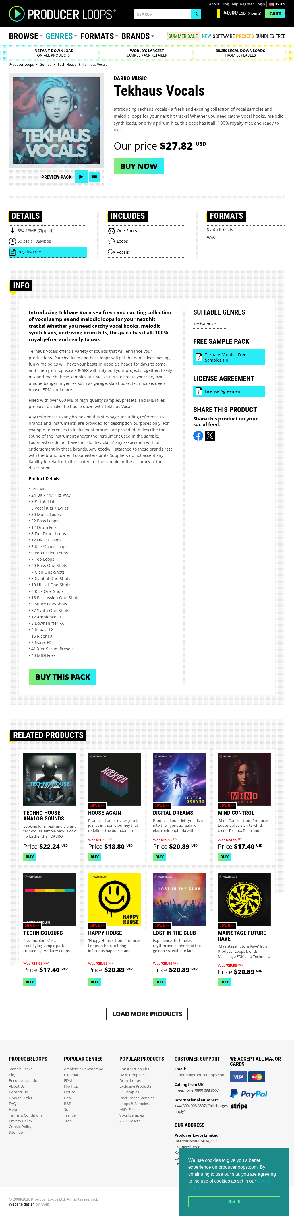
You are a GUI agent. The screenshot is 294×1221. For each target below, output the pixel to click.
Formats (97, 36)
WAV (211, 237)
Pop (67, 1098)
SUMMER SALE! (184, 36)
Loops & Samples (134, 1103)
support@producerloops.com (200, 1074)
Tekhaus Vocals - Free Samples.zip (225, 357)
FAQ (12, 1103)
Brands (135, 36)
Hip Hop (71, 1086)
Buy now (138, 166)
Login (260, 4)
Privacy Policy (20, 1121)
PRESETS (245, 36)
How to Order (20, 1098)
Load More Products (147, 1013)
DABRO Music (130, 78)
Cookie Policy (20, 1126)
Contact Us (18, 1092)
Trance (70, 1115)
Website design (22, 1204)
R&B (67, 1103)
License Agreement (223, 391)
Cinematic (72, 1074)
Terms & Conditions (25, 1115)
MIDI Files (127, 1109)
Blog (225, 4)
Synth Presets (220, 229)
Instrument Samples (136, 1098)
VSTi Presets (129, 1121)
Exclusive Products (135, 1086)
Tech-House (204, 324)
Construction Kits (134, 1069)
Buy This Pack (62, 676)
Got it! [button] (234, 1201)
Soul (67, 1109)
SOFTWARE (224, 36)
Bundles (265, 36)
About (214, 4)
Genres (59, 36)
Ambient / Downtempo (83, 1069)
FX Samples (129, 1092)
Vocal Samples (131, 1115)
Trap (68, 1121)
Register (247, 4)
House (69, 1092)
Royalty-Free (29, 252)
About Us (17, 1086)
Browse (23, 36)
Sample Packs (20, 1069)
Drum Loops (130, 1080)
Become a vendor (24, 1080)
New (206, 36)
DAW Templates (132, 1074)
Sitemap (16, 1132)
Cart (275, 13)
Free (280, 36)
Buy (30, 856)
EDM (68, 1080)
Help (234, 4)
